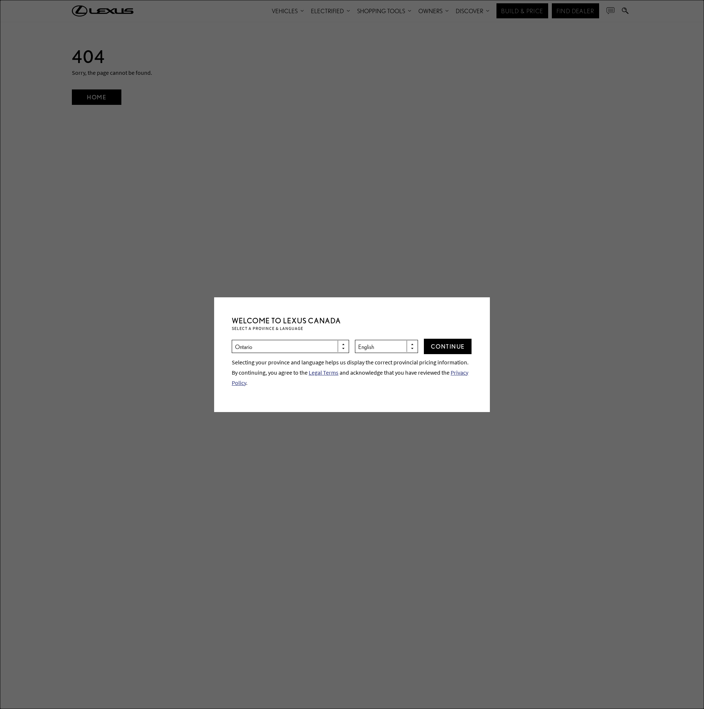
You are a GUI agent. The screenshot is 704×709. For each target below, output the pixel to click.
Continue (448, 346)
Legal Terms (323, 372)
